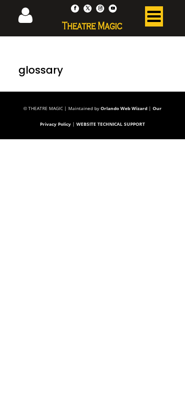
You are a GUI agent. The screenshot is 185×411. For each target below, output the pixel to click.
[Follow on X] (88, 8)
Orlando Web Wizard (124, 108)
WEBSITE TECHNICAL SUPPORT (110, 124)
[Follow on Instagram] (100, 8)
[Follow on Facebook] (75, 8)
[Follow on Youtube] (113, 8)
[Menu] (154, 18)
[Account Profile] (31, 18)
